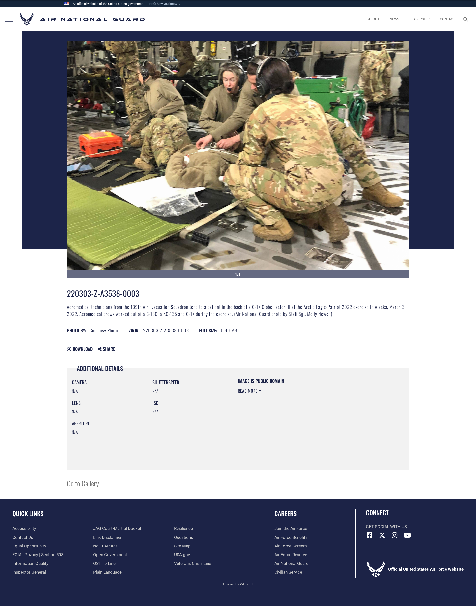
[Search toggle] (466, 19)
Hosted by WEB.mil (238, 584)
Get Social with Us (386, 526)
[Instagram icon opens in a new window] (394, 535)
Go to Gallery (83, 483)
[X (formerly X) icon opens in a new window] (382, 535)
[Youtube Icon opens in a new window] (407, 535)
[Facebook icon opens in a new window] (369, 535)
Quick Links (27, 513)
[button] (165, 3)
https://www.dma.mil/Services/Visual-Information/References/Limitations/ (296, 422)
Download (82, 349)
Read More (248, 391)
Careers (285, 513)
